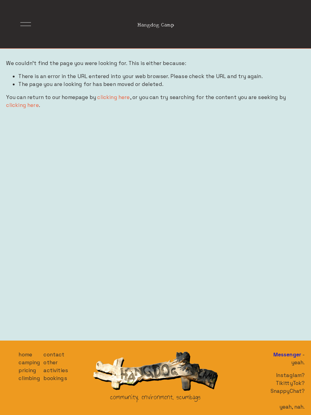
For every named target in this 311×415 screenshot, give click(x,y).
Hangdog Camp (155, 24)
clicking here (113, 97)
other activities (55, 366)
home (25, 354)
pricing (27, 370)
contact (53, 354)
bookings (55, 378)
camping (29, 362)
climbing (29, 378)
